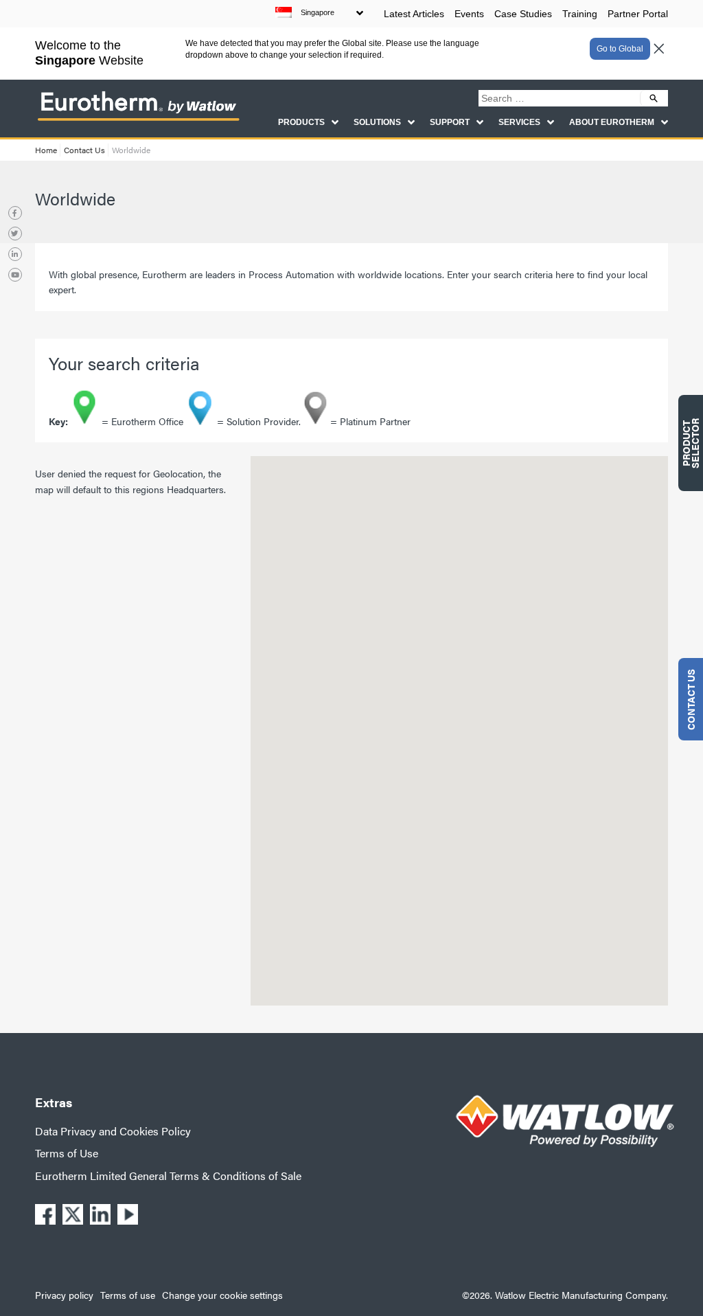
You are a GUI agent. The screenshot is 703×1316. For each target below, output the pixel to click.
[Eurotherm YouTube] (15, 275)
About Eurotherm (611, 122)
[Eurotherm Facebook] (15, 213)
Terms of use (127, 1295)
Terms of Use (66, 1153)
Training (579, 13)
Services (519, 122)
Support (450, 122)
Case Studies (523, 13)
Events (469, 13)
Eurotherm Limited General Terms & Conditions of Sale (168, 1175)
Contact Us (84, 150)
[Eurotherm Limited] (138, 119)
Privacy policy (64, 1295)
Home (46, 150)
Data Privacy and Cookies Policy (113, 1131)
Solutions (377, 122)
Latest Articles (414, 13)
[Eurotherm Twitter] (15, 233)
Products (301, 122)
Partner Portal (638, 13)
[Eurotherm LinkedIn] (15, 254)
